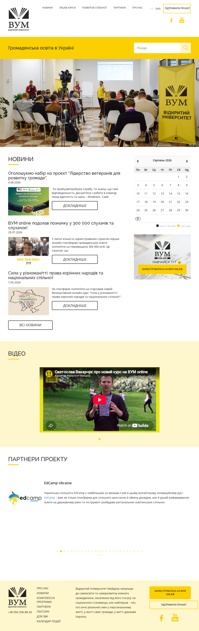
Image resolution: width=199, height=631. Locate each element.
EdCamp (49, 497)
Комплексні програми (46, 600)
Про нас (137, 7)
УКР (152, 8)
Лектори (43, 611)
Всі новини (30, 325)
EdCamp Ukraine (58, 483)
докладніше (74, 205)
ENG (158, 8)
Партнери (119, 7)
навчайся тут (164, 262)
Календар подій (49, 621)
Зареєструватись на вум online (162, 269)
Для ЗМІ (42, 616)
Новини (47, 7)
